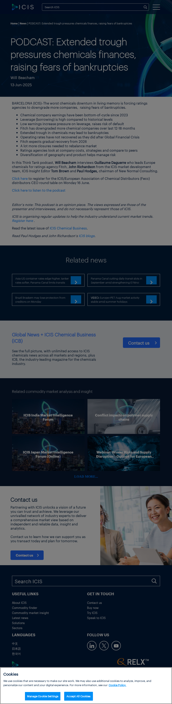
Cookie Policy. (117, 685)
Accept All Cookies (78, 696)
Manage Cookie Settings (42, 696)
